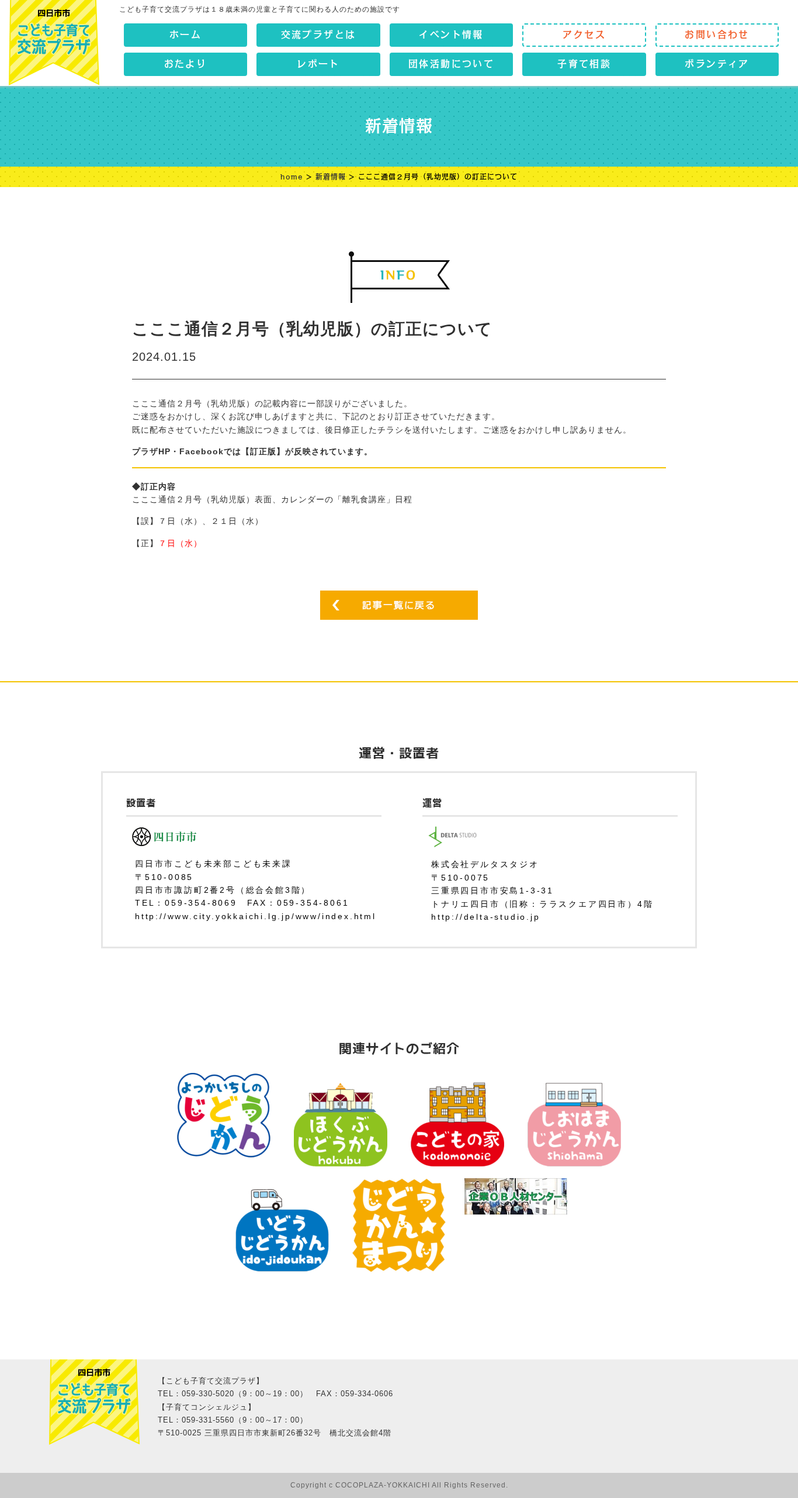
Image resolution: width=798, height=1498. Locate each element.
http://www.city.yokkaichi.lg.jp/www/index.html (255, 916)
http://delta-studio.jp (485, 916)
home (291, 176)
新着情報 (330, 176)
